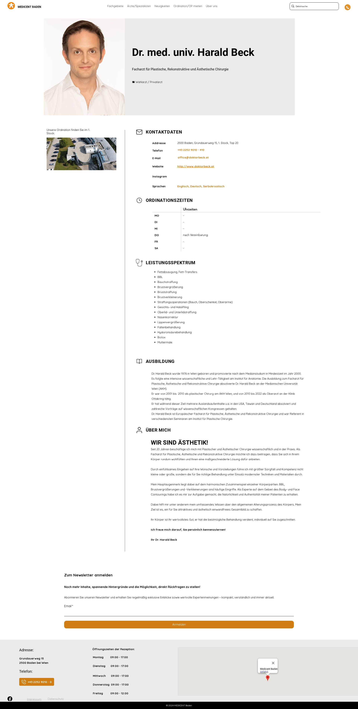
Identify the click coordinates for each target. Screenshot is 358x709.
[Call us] (348, 7)
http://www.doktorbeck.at (195, 166)
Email (68, 606)
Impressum (34, 699)
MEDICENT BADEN (29, 7)
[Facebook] (9, 698)
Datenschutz (56, 699)
